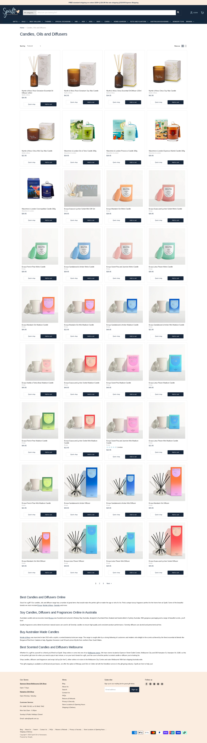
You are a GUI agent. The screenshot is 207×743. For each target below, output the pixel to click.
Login (195, 12)
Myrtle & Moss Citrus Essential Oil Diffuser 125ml (123, 91)
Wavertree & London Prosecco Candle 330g (121, 151)
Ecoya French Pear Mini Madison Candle (36, 503)
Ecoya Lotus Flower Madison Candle (162, 383)
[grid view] (182, 45)
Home (22, 28)
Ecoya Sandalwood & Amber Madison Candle (122, 325)
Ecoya (66, 211)
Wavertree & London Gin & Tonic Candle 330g (80, 151)
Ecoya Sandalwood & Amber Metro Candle (79, 267)
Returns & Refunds (68, 698)
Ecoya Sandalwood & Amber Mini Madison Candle (166, 325)
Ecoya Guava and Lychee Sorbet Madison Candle (81, 383)
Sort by (22, 46)
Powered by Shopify (26, 737)
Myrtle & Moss (26, 95)
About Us (65, 687)
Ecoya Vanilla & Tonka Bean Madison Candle (37, 383)
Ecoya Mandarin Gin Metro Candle (118, 209)
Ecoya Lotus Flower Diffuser (74, 561)
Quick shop (31, 104)
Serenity (57, 605)
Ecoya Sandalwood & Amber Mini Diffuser (121, 503)
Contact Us (66, 692)
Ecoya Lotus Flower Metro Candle (161, 267)
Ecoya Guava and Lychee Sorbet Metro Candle (165, 209)
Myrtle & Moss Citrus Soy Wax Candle (162, 91)
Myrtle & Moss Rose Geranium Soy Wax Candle (81, 91)
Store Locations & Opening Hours (73, 704)
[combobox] (106, 12)
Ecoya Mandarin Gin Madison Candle (35, 325)
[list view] (185, 45)
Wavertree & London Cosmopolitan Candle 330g (39, 209)
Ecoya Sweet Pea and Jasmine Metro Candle (122, 267)
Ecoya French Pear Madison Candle (34, 441)
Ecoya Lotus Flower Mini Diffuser (118, 561)
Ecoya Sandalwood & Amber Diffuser (77, 503)
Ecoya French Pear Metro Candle (33, 267)
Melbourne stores (94, 653)
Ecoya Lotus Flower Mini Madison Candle (163, 441)
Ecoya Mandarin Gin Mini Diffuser (33, 561)
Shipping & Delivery (68, 707)
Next (108, 583)
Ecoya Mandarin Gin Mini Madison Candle (79, 325)
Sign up (134, 689)
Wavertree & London (70, 153)
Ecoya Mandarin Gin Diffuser (159, 503)
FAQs (64, 695)
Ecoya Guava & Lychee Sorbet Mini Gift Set (79, 209)
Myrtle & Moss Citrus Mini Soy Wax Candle (37, 151)
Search (64, 689)
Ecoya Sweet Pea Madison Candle (118, 383)
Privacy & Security (68, 701)
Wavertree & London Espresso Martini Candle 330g (167, 151)
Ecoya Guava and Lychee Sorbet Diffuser (163, 561)
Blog (63, 684)
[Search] (179, 12)
